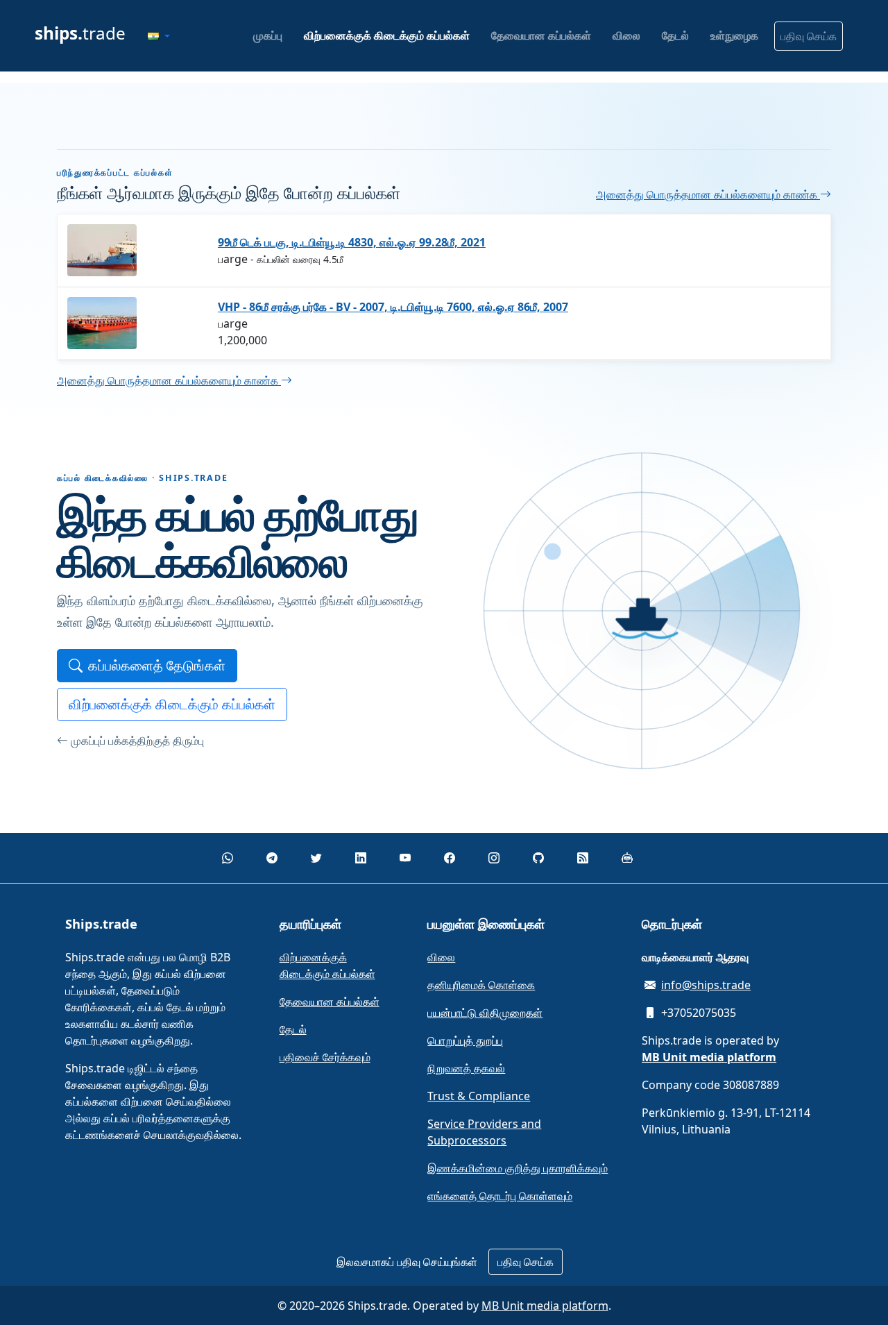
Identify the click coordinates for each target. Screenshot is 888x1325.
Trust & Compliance (478, 1096)
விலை (626, 35)
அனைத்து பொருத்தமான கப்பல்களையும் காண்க (708, 194)
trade (80, 33)
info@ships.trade (706, 985)
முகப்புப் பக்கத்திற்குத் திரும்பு (137, 740)
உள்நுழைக (734, 35)
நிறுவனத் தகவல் (466, 1068)
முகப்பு (267, 35)
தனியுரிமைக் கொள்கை (481, 985)
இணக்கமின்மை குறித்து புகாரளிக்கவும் (517, 1168)
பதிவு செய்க (808, 36)
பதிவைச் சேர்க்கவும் (325, 1057)
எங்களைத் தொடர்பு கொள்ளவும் (499, 1196)
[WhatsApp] (227, 858)
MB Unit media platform (544, 1305)
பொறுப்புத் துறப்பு (465, 1040)
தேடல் (675, 35)
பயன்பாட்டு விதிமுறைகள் (485, 1012)
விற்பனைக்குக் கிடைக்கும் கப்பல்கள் (387, 35)
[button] (159, 36)
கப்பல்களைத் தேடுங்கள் (156, 665)
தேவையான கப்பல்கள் (541, 35)
